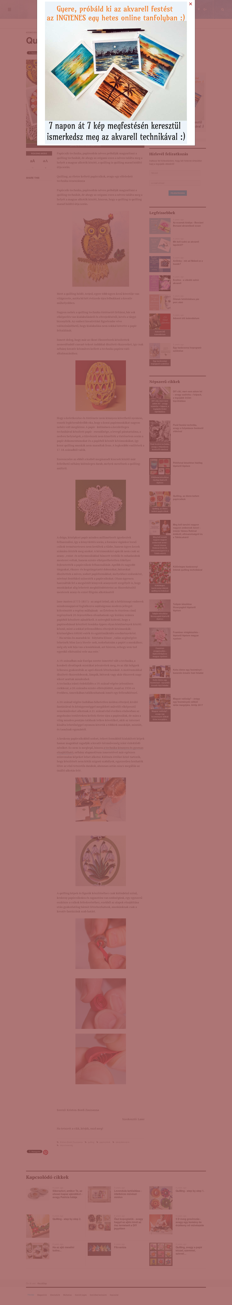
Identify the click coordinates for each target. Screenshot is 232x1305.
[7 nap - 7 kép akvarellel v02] (116, 72)
